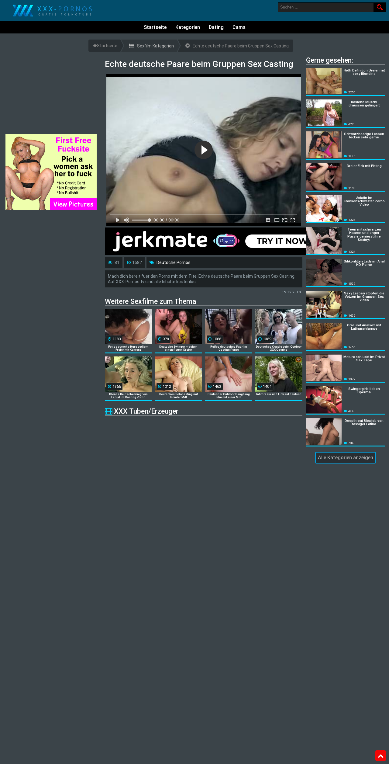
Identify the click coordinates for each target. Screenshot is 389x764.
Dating (216, 27)
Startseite (155, 27)
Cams (239, 27)
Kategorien (187, 27)
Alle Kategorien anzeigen (345, 457)
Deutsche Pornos (174, 262)
